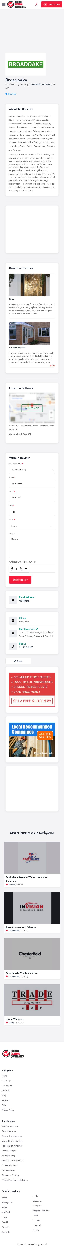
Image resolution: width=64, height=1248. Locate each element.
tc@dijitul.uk (24, 600)
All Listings (6, 1080)
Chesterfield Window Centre (21, 973)
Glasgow (37, 1205)
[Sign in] (36, 4)
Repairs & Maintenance (12, 1136)
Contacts (5, 1090)
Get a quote (7, 1085)
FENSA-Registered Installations (15, 1180)
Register (5, 1100)
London (36, 1230)
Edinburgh (37, 1200)
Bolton (4, 1207)
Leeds (35, 1215)
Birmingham (7, 1202)
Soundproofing (8, 1155)
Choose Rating (15, 463)
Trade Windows (14, 1019)
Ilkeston (12, 884)
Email (11, 491)
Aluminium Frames (10, 1165)
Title (11, 505)
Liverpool (37, 1225)
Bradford (6, 1212)
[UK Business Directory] (32, 740)
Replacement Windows (12, 1145)
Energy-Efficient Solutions (12, 1140)
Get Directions (27, 629)
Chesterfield (36, 84)
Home (4, 1075)
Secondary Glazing (10, 1175)
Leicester (36, 1220)
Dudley (36, 1195)
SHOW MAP (32, 408)
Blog (4, 1095)
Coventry (6, 1227)
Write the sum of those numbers (22, 561)
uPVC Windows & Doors (13, 1160)
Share (19, 661)
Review (12, 533)
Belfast (4, 1197)
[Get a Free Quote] (32, 690)
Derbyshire (46, 84)
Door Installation (9, 1131)
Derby (11, 1022)
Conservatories (8, 1170)
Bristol (4, 1217)
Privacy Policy (8, 1110)
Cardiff (5, 1222)
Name (11, 477)
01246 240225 (26, 647)
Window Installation (10, 1126)
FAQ (4, 1105)
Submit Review (20, 580)
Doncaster (6, 1231)
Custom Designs (9, 1150)
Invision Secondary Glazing (21, 927)
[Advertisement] (32, 34)
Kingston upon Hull (41, 1210)
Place (11, 519)
